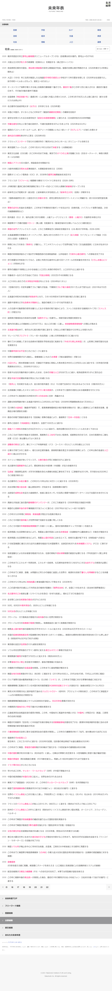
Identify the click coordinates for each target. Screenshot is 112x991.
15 (6, 887)
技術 (15, 36)
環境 (99, 30)
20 (35, 887)
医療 (15, 30)
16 (12, 887)
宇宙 (43, 30)
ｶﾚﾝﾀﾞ (71, 30)
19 (30, 887)
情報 (43, 42)
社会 (15, 42)
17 (18, 887)
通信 (99, 42)
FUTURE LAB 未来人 (15, 942)
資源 (99, 36)
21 (41, 887)
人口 (71, 42)
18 (24, 887)
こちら (94, 946)
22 (47, 887)
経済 (43, 36)
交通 (71, 36)
